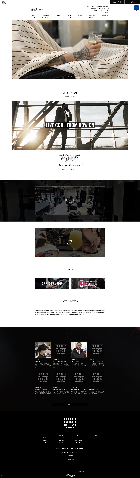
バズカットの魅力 (75, 361)
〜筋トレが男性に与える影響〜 (60, 361)
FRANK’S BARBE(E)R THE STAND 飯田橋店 (72, 472)
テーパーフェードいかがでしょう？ (97, 361)
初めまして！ (38, 361)
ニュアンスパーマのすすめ (41, 389)
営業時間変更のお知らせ (94, 389)
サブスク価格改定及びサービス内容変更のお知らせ (82, 389)
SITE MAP (48, 472)
